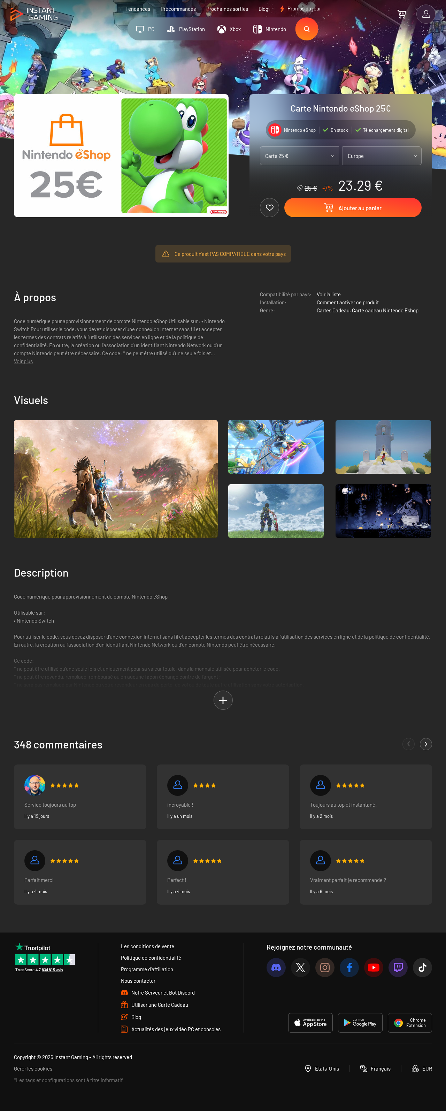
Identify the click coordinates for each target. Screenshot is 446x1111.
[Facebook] (349, 967)
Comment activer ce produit (348, 302)
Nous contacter (138, 980)
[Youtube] (373, 967)
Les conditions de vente (147, 946)
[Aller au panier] (401, 14)
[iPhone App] (310, 1023)
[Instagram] (324, 967)
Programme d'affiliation (147, 969)
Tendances (137, 9)
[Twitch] (398, 967)
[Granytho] (34, 785)
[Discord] (276, 967)
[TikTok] (422, 967)
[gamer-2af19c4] (177, 785)
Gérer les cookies (33, 1068)
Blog (263, 9)
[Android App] (360, 1023)
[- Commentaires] (408, 744)
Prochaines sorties (227, 9)
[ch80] (320, 785)
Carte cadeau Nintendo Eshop (385, 310)
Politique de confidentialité (151, 957)
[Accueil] (33, 14)
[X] (300, 967)
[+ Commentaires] (426, 744)
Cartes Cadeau (333, 310)
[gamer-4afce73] (177, 860)
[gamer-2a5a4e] (320, 860)
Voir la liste (329, 294)
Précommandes (178, 9)
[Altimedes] (34, 860)
